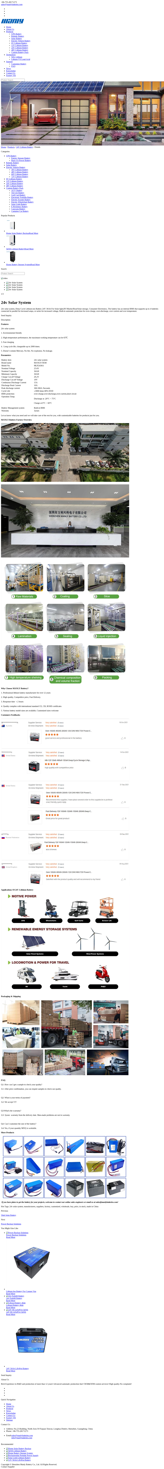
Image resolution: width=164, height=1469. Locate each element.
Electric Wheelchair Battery (22, 202)
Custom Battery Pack (19, 52)
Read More (33, 233)
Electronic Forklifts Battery (22, 197)
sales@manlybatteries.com (11, 4)
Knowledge (11, 71)
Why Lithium (16, 57)
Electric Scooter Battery (20, 200)
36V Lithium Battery (19, 170)
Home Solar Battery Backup (17, 233)
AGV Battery (16, 190)
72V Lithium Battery (19, 177)
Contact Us (10, 73)
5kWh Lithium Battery (15, 249)
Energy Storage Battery (20, 158)
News (8, 68)
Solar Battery (16, 38)
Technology (11, 55)
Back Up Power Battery (21, 160)
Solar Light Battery (19, 204)
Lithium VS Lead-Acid (20, 59)
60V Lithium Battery (19, 174)
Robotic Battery (17, 36)
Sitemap (9, 1420)
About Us (10, 29)
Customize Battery (18, 64)
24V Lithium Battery (19, 48)
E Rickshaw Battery (19, 207)
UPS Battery (16, 34)
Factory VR (11, 75)
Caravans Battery (18, 209)
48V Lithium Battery (19, 50)
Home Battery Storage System (18, 264)
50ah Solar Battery (8, 1215)
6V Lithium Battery (19, 43)
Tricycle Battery (17, 193)
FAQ (13, 66)
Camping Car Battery (20, 211)
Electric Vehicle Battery (20, 41)
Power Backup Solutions (11, 1224)
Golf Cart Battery (18, 195)
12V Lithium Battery (19, 45)
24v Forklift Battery (14, 1298)
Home (8, 27)
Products (9, 32)
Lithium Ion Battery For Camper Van (21, 1291)
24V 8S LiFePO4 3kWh (16, 1312)
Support (9, 62)
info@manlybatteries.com (21, 1438)
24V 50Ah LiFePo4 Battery (17, 1368)
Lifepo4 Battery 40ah (14, 1305)
